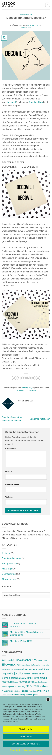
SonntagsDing (26, 14)
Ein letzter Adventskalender (23, 623)
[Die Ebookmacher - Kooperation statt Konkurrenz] (8, 5)
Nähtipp (24, 690)
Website (9, 497)
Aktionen (6, 553)
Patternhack (33, 691)
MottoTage (7, 569)
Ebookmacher (11, 664)
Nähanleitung (18, 686)
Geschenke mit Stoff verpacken (30, 665)
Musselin (15, 682)
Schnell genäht (32, 695)
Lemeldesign (9, 677)
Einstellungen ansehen (26, 744)
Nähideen (17, 691)
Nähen (43, 686)
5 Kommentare (20, 626)
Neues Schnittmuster (40, 682)
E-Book (39, 660)
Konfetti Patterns (31, 674)
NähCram (32, 686)
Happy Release (9, 563)
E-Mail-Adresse (12, 484)
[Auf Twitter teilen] (23, 378)
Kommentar (11, 448)
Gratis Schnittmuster (16, 669)
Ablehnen (26, 736)
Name (8, 472)
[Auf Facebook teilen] (19, 378)
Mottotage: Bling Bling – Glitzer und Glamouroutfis (26, 633)
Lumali (20, 678)
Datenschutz (28, 750)
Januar (39, 669)
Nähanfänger (7, 687)
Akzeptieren (26, 729)
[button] (48, 699)
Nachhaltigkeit (26, 681)
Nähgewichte (7, 691)
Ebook (45, 660)
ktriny (41, 673)
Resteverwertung (18, 695)
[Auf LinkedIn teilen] (38, 378)
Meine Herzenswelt (35, 677)
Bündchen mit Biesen (40, 419)
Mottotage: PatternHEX (21, 641)
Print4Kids (43, 690)
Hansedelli (26, 27)
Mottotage (7, 681)
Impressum (38, 750)
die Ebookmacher (20, 660)
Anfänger (6, 660)
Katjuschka (16, 673)
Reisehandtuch (7, 695)
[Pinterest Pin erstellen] (33, 378)
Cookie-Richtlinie (16, 750)
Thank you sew (9, 579)
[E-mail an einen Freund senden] (28, 378)
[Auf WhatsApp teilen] (14, 378)
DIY (34, 660)
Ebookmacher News (11, 558)
